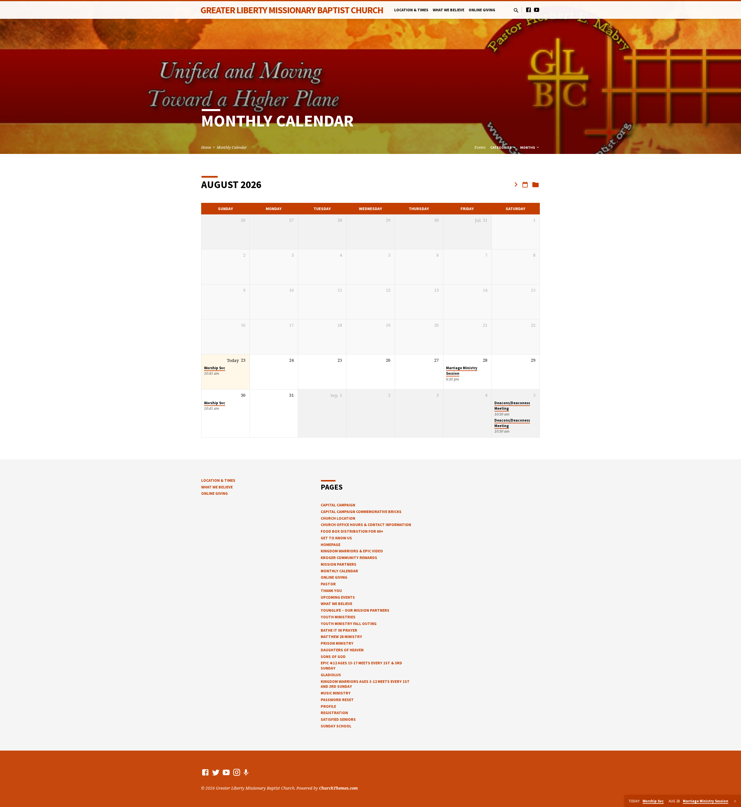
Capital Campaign (338, 505)
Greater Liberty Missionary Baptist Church (292, 10)
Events (480, 147)
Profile (328, 706)
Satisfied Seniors (338, 719)
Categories (501, 147)
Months (528, 147)
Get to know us (336, 538)
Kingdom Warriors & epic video (352, 551)
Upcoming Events (338, 597)
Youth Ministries (338, 617)
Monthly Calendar (232, 147)
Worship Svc (214, 367)
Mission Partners (338, 564)
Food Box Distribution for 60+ (352, 531)
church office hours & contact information (366, 524)
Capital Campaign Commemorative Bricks (361, 511)
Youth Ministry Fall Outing (349, 623)
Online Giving (482, 10)
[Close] (735, 801)
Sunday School (336, 726)
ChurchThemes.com (338, 788)
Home (206, 147)
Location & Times (411, 10)
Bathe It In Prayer (339, 630)
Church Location (338, 518)
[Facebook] (528, 9)
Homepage (330, 544)
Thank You (331, 590)
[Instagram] (236, 772)
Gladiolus (331, 674)
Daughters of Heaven (342, 650)
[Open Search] (516, 10)
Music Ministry (336, 693)
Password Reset (337, 699)
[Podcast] (246, 772)
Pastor (328, 584)
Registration (334, 712)
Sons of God (333, 656)
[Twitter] (216, 772)
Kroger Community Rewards (349, 557)
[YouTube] (536, 9)
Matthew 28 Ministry (341, 636)
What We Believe (448, 10)
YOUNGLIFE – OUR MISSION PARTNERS (355, 610)
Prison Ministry (337, 643)
